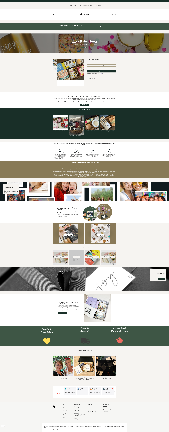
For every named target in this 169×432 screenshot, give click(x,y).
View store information (92, 78)
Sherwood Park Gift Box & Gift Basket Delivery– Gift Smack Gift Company (80, 415)
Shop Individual (91, 17)
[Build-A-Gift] (100, 233)
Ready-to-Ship (64, 17)
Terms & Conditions (65, 410)
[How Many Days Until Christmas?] (106, 366)
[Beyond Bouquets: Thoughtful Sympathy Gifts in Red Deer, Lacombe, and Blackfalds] (84, 366)
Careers (64, 417)
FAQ (63, 407)
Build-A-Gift (73, 17)
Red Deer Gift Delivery (77, 413)
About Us (64, 406)
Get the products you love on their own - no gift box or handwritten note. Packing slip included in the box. (92, 155)
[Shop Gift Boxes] (68, 233)
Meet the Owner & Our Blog (105, 17)
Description (101, 65)
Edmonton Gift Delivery (77, 410)
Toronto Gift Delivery (76, 421)
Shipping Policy (76, 406)
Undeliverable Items (76, 418)
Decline (111, 429)
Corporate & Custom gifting (63, 216)
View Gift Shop (84, 104)
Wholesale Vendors (65, 414)
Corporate (81, 17)
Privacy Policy (65, 413)
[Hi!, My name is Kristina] (63, 366)
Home (57, 17)
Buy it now (101, 71)
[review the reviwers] (74, 388)
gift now (84, 47)
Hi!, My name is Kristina (63, 378)
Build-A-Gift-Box (72, 214)
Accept (84, 429)
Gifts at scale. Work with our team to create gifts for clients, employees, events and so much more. (109, 155)
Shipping (88, 62)
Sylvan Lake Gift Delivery (77, 419)
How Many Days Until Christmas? (106, 378)
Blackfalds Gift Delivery (77, 407)
